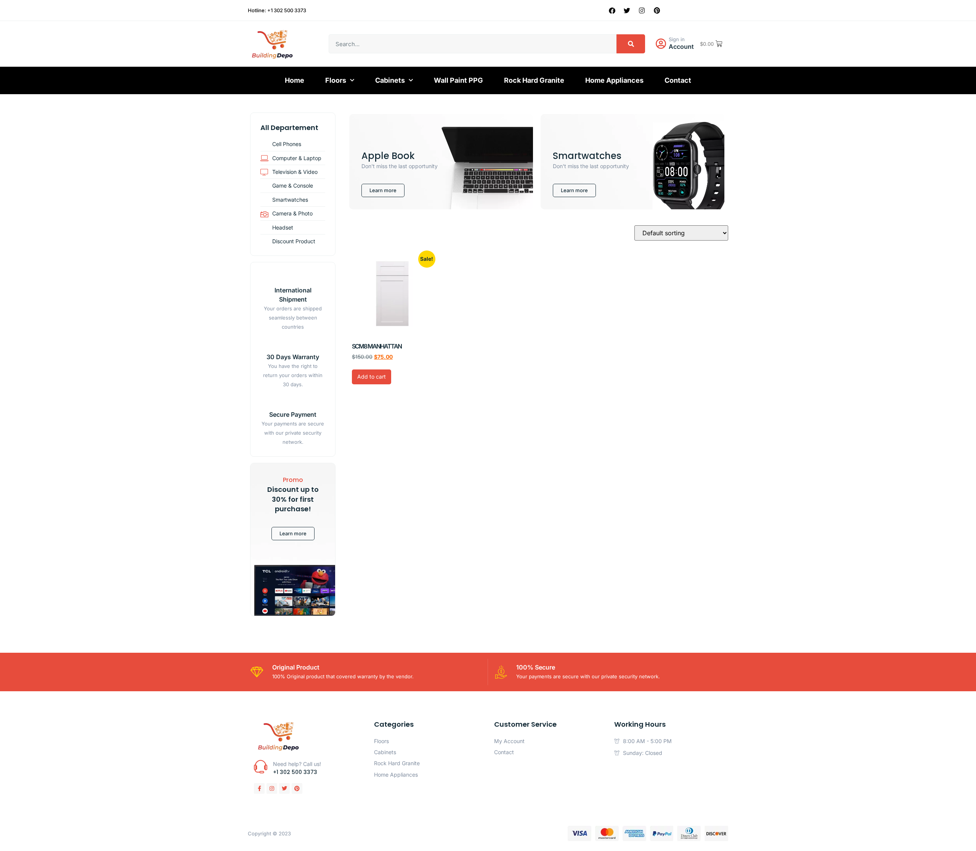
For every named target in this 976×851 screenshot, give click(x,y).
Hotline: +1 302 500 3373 (277, 10)
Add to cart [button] (371, 376)
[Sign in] (661, 44)
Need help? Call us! (297, 764)
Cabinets (390, 80)
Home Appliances (614, 80)
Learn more (293, 533)
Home (294, 80)
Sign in (677, 39)
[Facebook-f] (259, 788)
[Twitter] (627, 10)
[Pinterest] (656, 10)
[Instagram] (642, 10)
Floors (335, 80)
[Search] (630, 43)
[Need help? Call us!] (260, 766)
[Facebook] (612, 10)
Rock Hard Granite (534, 80)
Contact (678, 80)
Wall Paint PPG (458, 80)
